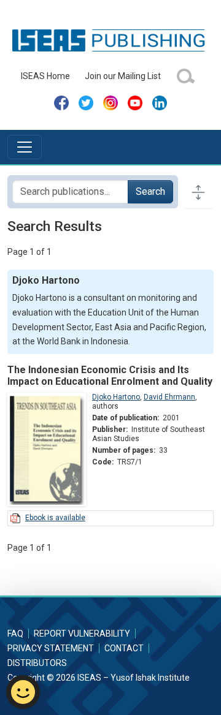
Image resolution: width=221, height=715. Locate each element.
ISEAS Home (45, 76)
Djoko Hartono (116, 397)
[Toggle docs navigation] (198, 191)
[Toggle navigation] (24, 147)
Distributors (37, 663)
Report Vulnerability (82, 633)
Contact (124, 648)
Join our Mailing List (123, 76)
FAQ (15, 633)
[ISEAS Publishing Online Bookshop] (110, 40)
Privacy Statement (50, 648)
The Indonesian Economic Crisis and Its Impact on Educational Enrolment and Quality (109, 375)
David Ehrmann (169, 397)
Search (150, 191)
